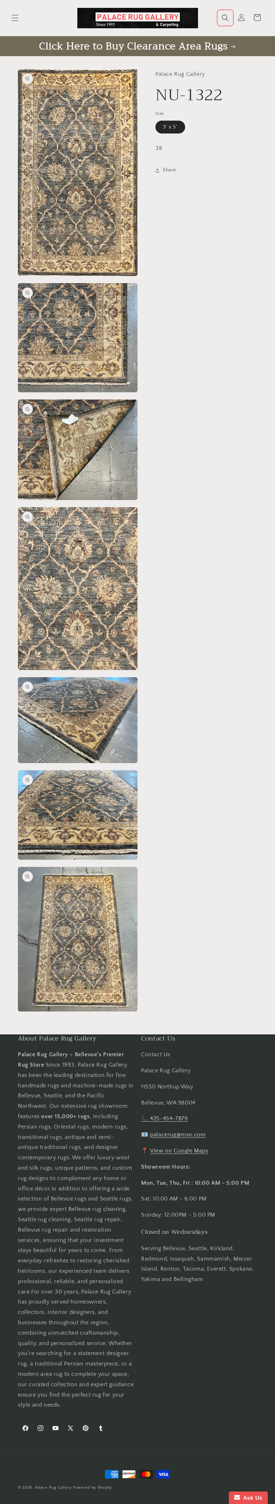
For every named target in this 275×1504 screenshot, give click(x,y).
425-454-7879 (169, 1118)
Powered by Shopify (92, 1487)
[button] (15, 18)
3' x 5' (170, 127)
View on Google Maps (179, 1151)
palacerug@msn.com (178, 1134)
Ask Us (251, 1498)
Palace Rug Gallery (53, 1487)
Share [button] (169, 170)
